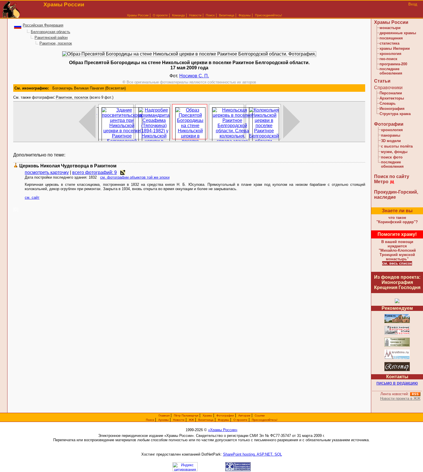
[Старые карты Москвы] (397, 370)
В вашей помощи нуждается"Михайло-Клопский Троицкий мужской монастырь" (397, 250)
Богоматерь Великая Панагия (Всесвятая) (89, 88)
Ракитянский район (51, 37)
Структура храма (395, 114)
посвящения (391, 38)
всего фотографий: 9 (94, 172)
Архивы (163, 419)
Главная (164, 415)
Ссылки (260, 415)
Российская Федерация (43, 25)
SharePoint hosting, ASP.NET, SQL (252, 454)
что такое (397, 219)
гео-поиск (388, 59)
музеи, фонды (394, 152)
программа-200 (393, 64)
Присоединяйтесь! (268, 15)
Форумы (245, 15)
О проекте (240, 419)
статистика (389, 43)
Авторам (244, 415)
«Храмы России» (222, 430)
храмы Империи (395, 48)
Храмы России (137, 15)
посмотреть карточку (47, 172)
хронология (390, 53)
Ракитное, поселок (55, 43)
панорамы (390, 135)
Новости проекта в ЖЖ (400, 398)
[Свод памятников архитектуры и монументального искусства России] (397, 322)
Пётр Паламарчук (186, 415)
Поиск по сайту (391, 176)
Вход (412, 4)
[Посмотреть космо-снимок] (122, 172)
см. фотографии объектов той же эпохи (134, 177)
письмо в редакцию (397, 383)
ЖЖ (191, 419)
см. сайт (32, 197)
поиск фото (392, 157)
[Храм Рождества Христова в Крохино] (397, 358)
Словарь (388, 103)
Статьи (382, 81)
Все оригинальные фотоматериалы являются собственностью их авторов (189, 82)
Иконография (392, 108)
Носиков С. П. (194, 75)
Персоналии (391, 93)
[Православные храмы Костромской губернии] (397, 333)
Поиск (210, 15)
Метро (381, 181)
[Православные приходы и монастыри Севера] (397, 345)
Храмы (207, 415)
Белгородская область (50, 32)
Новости (195, 15)
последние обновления (391, 71)
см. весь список (397, 263)
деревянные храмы (398, 33)
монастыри (390, 28)
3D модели (391, 141)
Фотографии (388, 124)
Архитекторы (392, 98)
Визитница (226, 15)
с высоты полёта (397, 146)
